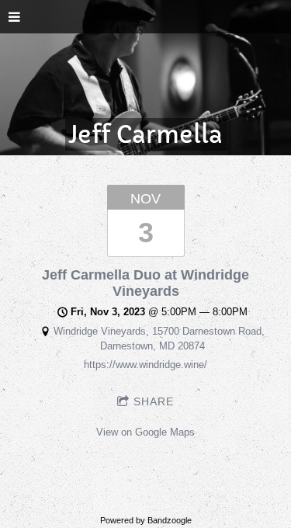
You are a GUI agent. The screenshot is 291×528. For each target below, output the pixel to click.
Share (153, 401)
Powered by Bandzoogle (146, 520)
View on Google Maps (145, 432)
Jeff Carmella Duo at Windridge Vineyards (145, 283)
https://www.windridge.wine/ (145, 364)
